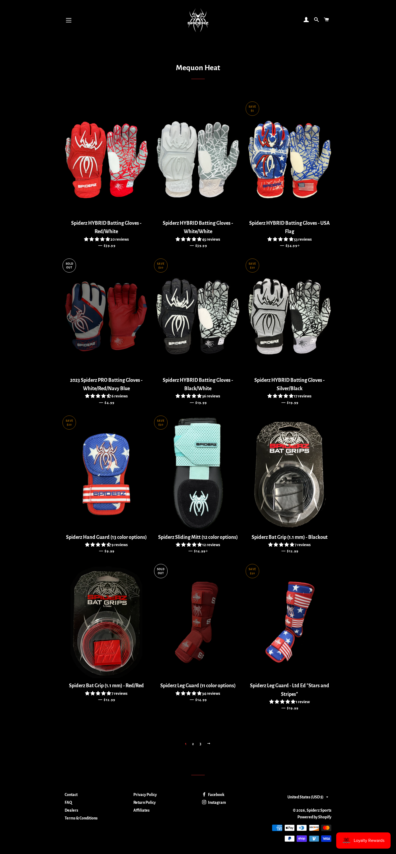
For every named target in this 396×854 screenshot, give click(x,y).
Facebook (215, 794)
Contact (71, 794)
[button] (97, 239)
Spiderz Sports (319, 810)
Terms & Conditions (81, 818)
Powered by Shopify (314, 817)
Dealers (71, 810)
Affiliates (141, 810)
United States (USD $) (305, 797)
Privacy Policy (145, 794)
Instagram (216, 802)
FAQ (68, 802)
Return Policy (144, 802)
